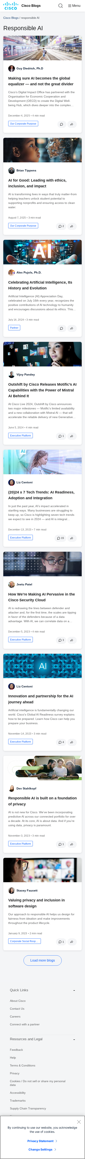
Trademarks (18, 1100)
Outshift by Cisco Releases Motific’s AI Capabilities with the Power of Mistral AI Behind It (42, 390)
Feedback (16, 1049)
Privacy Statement (40, 1141)
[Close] (79, 1122)
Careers (15, 1016)
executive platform (20, 435)
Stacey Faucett (27, 890)
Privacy (14, 1073)
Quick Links (19, 990)
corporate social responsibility (24, 941)
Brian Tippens (26, 170)
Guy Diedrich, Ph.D (30, 68)
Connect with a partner (25, 1024)
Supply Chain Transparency (28, 1108)
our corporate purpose (23, 123)
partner (14, 328)
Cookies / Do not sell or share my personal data (37, 1082)
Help (13, 1057)
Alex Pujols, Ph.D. (29, 272)
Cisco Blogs (31, 5)
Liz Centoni (25, 482)
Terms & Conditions (22, 1065)
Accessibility (18, 1092)
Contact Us (17, 1008)
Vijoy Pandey (26, 374)
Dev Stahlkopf (26, 788)
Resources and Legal (26, 1039)
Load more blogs (42, 960)
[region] (42, 1137)
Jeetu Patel (24, 584)
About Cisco (18, 1000)
